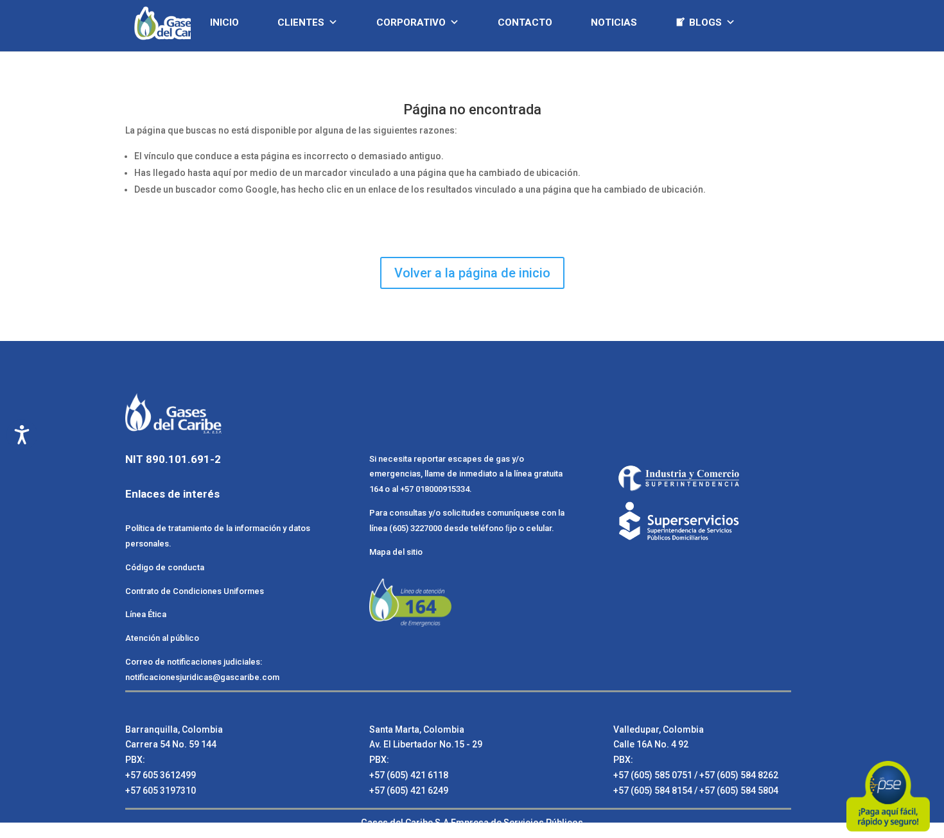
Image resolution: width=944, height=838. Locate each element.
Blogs (705, 22)
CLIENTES (300, 22)
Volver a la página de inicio (472, 273)
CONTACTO (525, 22)
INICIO (224, 22)
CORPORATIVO (411, 22)
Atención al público (162, 638)
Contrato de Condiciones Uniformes (195, 591)
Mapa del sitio (396, 552)
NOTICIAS (614, 22)
